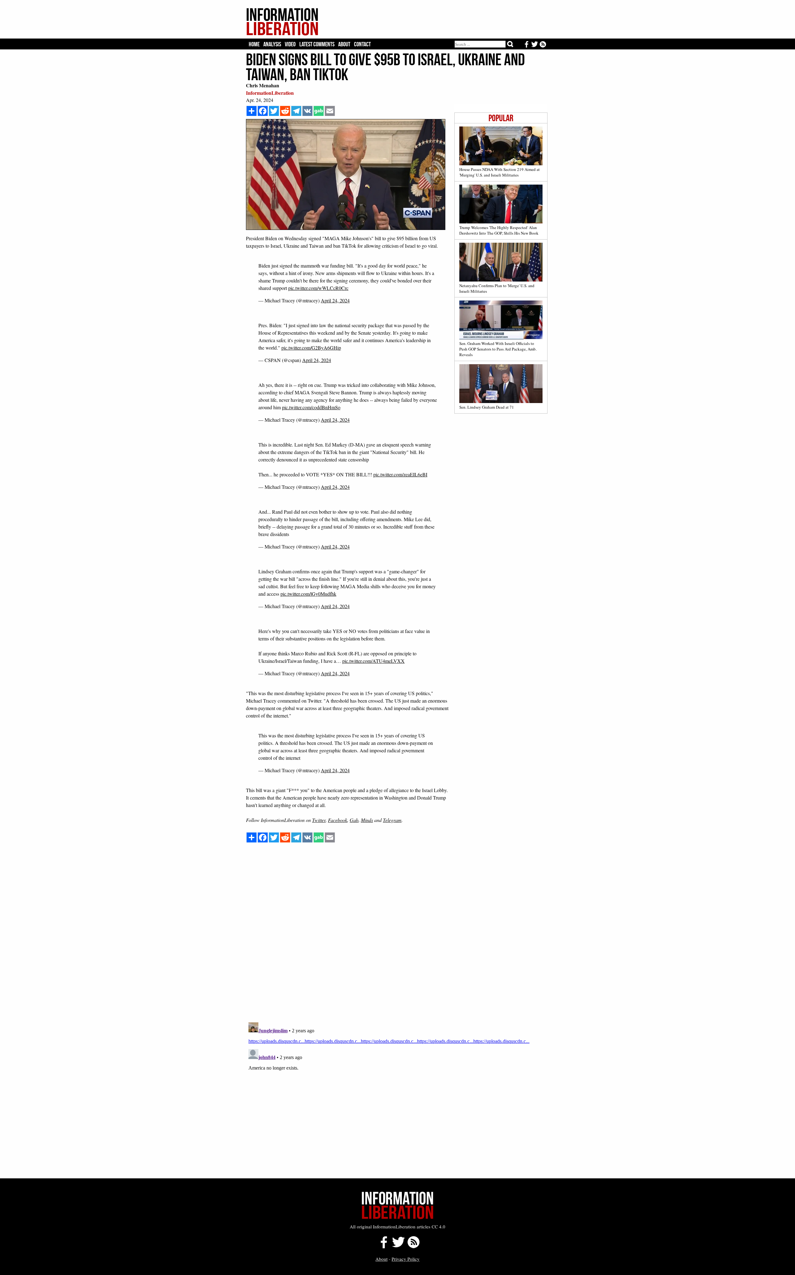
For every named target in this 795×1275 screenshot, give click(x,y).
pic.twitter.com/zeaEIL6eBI (400, 474)
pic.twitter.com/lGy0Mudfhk (308, 593)
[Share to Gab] (318, 111)
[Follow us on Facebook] (382, 1246)
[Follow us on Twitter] (398, 1246)
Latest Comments (316, 44)
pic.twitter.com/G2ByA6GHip (311, 347)
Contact (362, 44)
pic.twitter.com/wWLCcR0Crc (318, 288)
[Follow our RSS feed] (413, 1246)
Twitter (318, 820)
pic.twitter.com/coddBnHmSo (311, 407)
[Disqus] (396, 938)
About (344, 44)
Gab (354, 820)
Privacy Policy (406, 1259)
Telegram (392, 820)
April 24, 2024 (335, 300)
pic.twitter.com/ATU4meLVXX (373, 661)
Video (290, 44)
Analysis (272, 44)
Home (254, 44)
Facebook (337, 820)
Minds (367, 820)
